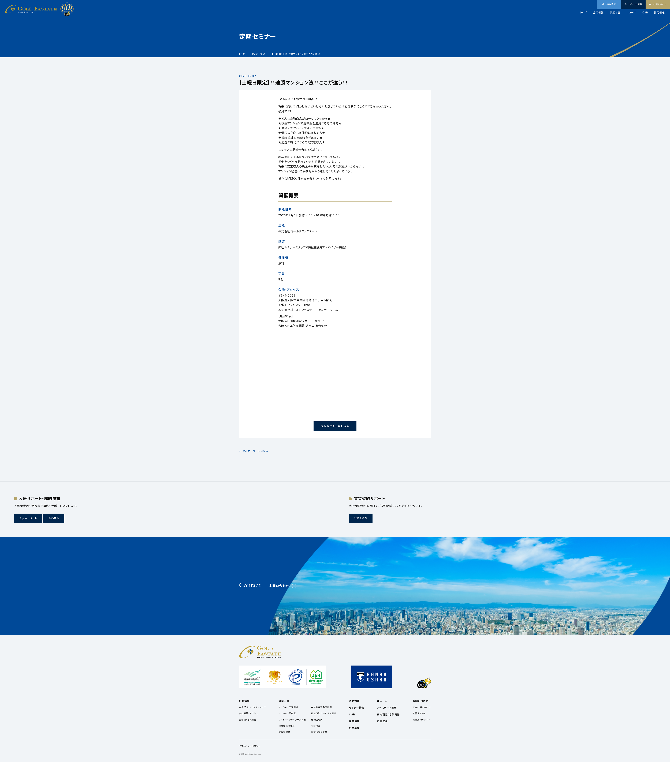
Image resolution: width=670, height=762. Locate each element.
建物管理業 (317, 719)
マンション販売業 (287, 713)
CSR (645, 12)
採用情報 (659, 12)
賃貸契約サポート (421, 719)
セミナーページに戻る (255, 451)
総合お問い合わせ (422, 707)
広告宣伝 (382, 721)
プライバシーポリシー (249, 746)
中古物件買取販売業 (321, 707)
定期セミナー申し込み (335, 426)
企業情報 (598, 12)
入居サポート (419, 713)
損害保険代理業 (287, 725)
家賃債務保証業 (319, 732)
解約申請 (54, 518)
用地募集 (354, 727)
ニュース (631, 12)
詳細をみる (360, 518)
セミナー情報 (356, 707)
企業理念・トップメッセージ (252, 707)
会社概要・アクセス (248, 713)
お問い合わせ (279, 586)
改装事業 (315, 725)
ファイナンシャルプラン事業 (292, 719)
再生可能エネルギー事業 (323, 713)
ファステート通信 (387, 707)
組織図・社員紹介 (247, 719)
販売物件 (354, 700)
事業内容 (615, 12)
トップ (583, 12)
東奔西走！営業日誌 (388, 714)
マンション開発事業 (288, 707)
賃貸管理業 (284, 732)
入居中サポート (28, 518)
